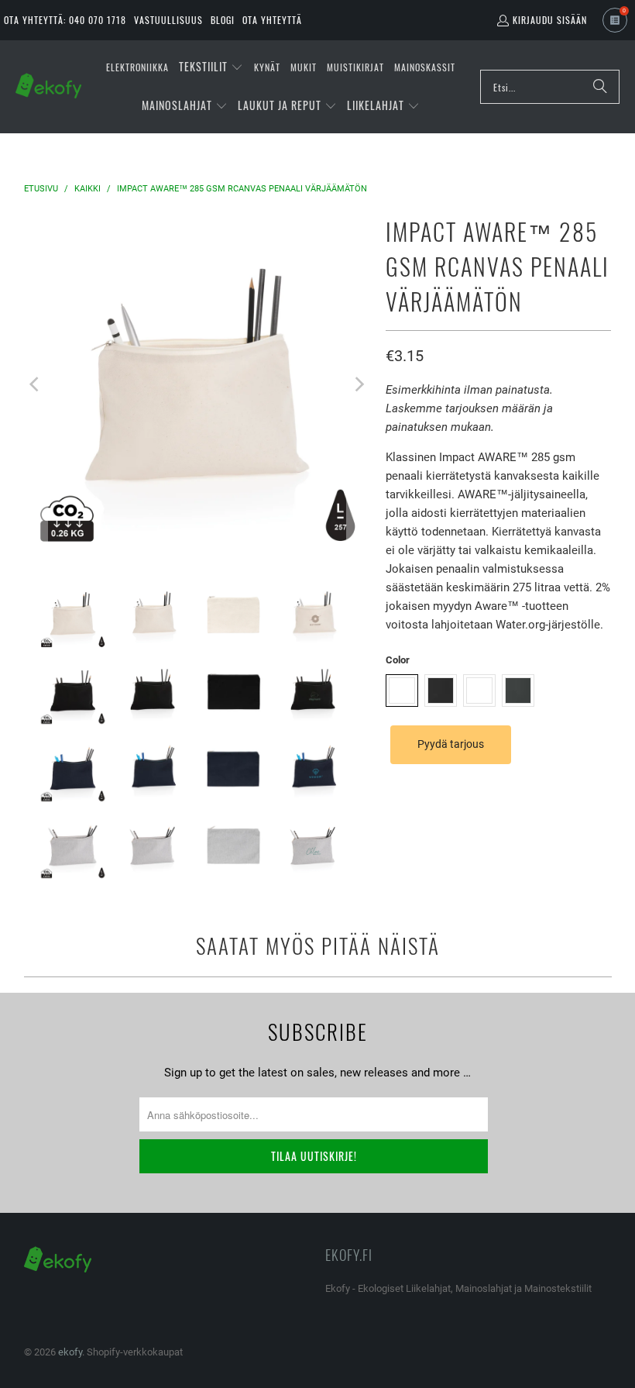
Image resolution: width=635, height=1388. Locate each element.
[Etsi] (600, 87)
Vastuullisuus (168, 19)
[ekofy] (48, 86)
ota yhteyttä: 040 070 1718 (65, 19)
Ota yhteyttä (272, 19)
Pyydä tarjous (450, 744)
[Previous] (35, 384)
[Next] (358, 384)
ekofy (70, 1352)
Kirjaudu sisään (550, 19)
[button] (211, 67)
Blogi (223, 19)
